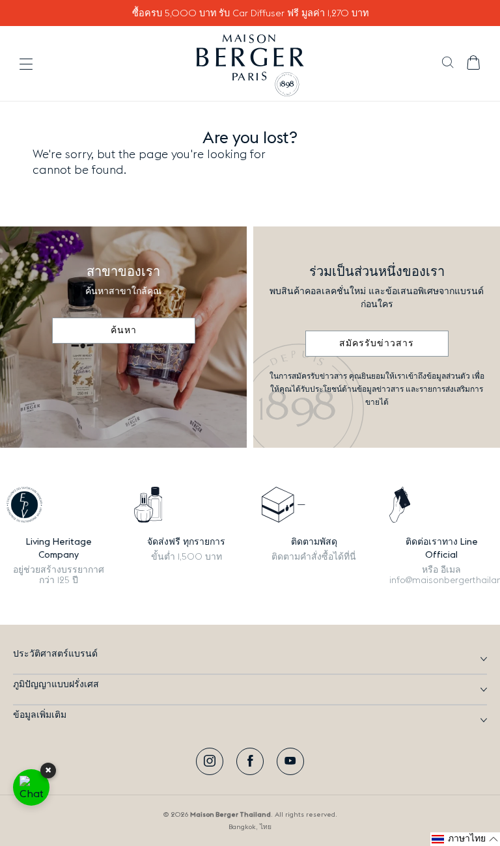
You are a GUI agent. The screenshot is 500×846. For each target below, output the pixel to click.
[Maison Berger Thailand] (250, 64)
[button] (447, 64)
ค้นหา (124, 330)
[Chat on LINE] (31, 787)
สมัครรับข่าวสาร (376, 343)
